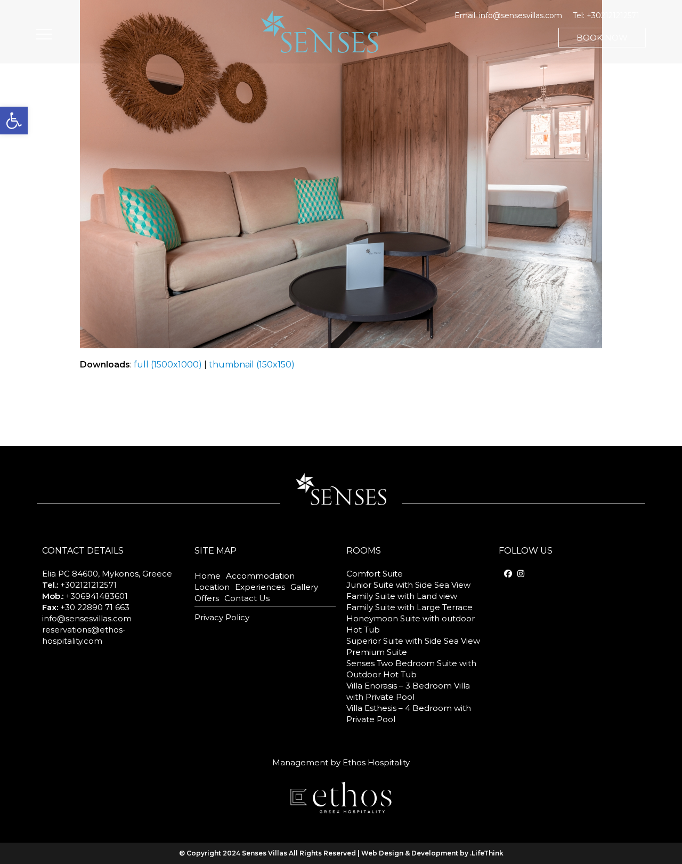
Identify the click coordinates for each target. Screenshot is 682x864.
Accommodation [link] (260, 576)
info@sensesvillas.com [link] (520, 15)
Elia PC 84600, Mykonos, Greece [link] (107, 574)
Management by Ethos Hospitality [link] (341, 762)
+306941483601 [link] (97, 596)
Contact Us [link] (247, 598)
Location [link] (212, 587)
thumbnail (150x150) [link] (252, 364)
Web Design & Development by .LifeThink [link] (432, 853)
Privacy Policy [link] (221, 617)
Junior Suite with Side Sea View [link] (408, 585)
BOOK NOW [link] (602, 38)
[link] (14, 120)
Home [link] (207, 576)
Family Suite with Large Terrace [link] (409, 607)
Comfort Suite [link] (374, 574)
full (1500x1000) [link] (168, 364)
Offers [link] (206, 598)
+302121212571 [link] (613, 15)
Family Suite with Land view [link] (401, 596)
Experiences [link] (260, 587)
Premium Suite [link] (376, 652)
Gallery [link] (304, 587)
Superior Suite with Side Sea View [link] (413, 641)
